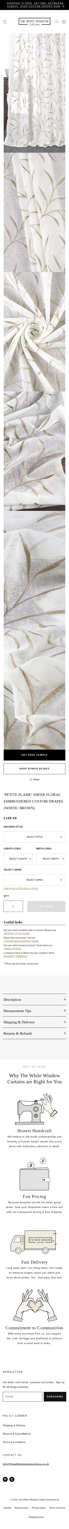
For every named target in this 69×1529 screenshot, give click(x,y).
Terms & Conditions (14, 1442)
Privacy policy (39, 1508)
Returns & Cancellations (17, 1433)
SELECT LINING (13, 869)
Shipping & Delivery (14, 1425)
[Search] (57, 22)
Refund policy (22, 1508)
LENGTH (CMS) (12, 848)
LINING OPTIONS (12, 948)
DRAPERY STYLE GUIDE (17, 933)
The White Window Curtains (32, 1499)
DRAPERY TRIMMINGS (16, 956)
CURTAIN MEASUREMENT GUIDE (21, 941)
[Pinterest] (5, 1479)
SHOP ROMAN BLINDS (34, 768)
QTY (6, 896)
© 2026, (14, 1499)
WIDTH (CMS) (44, 848)
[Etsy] (11, 1479)
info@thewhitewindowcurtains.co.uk (26, 1464)
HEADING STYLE (13, 826)
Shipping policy (36, 1517)
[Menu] (5, 22)
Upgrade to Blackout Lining (21, 888)
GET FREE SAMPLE (35, 755)
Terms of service (57, 1508)
